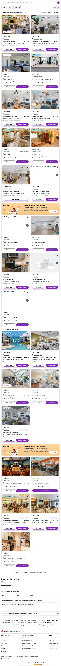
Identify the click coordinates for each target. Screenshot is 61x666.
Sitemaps (3, 651)
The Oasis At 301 (9, 395)
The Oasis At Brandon (40, 395)
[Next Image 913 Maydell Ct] (27, 263)
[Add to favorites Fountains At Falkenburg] (57, 496)
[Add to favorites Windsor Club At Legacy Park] (27, 459)
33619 (26, 572)
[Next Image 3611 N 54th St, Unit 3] (57, 225)
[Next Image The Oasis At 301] (27, 378)
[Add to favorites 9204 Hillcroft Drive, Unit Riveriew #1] (27, 534)
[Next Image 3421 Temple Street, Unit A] (57, 175)
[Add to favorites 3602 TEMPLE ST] (27, 55)
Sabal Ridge (7, 154)
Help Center (4, 643)
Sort (57, 12)
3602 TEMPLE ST (9, 79)
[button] (19, 7)
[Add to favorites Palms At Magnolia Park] (57, 459)
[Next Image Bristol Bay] (57, 137)
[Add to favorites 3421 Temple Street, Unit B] (27, 218)
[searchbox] (33, 2)
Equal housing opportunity (8, 658)
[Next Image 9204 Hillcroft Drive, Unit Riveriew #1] (27, 541)
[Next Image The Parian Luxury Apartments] (27, 341)
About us (3, 638)
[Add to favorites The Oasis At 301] (27, 371)
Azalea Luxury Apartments (41, 41)
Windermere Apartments (11, 432)
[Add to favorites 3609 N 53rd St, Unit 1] (27, 293)
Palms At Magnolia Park (41, 483)
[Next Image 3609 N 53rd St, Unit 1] (27, 300)
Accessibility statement (54, 646)
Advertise (3, 648)
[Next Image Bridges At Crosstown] (27, 25)
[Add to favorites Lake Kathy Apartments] (27, 496)
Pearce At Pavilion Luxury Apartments (45, 357)
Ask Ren (39, 662)
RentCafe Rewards (27, 640)
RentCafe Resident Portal (28, 648)
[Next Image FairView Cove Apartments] (27, 175)
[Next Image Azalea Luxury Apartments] (57, 25)
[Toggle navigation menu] (3, 2)
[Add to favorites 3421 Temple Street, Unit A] (57, 167)
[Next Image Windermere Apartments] (27, 416)
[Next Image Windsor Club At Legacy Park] (27, 466)
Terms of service (53, 638)
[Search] (58, 2)
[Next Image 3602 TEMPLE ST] (27, 62)
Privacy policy (52, 640)
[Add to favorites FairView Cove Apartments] (27, 167)
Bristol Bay (37, 154)
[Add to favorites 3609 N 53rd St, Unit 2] (57, 255)
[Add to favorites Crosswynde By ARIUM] (27, 92)
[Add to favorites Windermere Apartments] (27, 408)
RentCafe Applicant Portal (28, 646)
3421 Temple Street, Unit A (41, 191)
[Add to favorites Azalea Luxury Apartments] (57, 17)
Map (22, 662)
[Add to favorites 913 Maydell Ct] (27, 255)
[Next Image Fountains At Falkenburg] (57, 504)
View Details (15, 199)
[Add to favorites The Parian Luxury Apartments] (27, 333)
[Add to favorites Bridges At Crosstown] (27, 17)
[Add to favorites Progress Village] (57, 92)
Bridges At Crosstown (10, 41)
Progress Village (38, 116)
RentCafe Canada (26, 638)
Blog (2, 646)
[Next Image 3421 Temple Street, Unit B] (27, 225)
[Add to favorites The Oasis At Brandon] (57, 371)
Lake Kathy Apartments (11, 520)
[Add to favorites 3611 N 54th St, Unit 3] (57, 218)
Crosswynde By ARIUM (10, 116)
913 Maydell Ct (8, 279)
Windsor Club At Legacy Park (12, 483)
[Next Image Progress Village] (57, 100)
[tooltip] (6, 39)
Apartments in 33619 (6, 585)
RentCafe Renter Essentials (29, 643)
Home (16, 572)
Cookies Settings (53, 648)
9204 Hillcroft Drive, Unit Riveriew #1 (14, 558)
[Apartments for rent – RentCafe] (5, 631)
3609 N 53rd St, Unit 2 (40, 279)
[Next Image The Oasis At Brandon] (57, 378)
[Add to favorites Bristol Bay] (57, 130)
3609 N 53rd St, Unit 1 (10, 317)
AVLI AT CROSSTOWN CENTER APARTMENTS (47, 79)
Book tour (9, 49)
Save (29, 662)
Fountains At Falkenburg (41, 520)
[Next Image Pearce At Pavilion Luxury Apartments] (57, 341)
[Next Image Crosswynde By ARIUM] (27, 100)
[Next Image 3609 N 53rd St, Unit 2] (57, 263)
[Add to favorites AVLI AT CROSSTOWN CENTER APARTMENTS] (57, 55)
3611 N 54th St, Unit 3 (40, 242)
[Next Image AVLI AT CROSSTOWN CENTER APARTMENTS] (57, 62)
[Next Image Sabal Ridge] (27, 137)
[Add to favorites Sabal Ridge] (27, 130)
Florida (21, 572)
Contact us (3, 640)
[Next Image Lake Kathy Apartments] (27, 504)
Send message (22, 49)
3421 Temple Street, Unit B (11, 242)
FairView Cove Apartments (11, 191)
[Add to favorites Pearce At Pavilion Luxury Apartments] (57, 333)
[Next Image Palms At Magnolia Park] (57, 466)
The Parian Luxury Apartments (13, 357)
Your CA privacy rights (54, 643)
